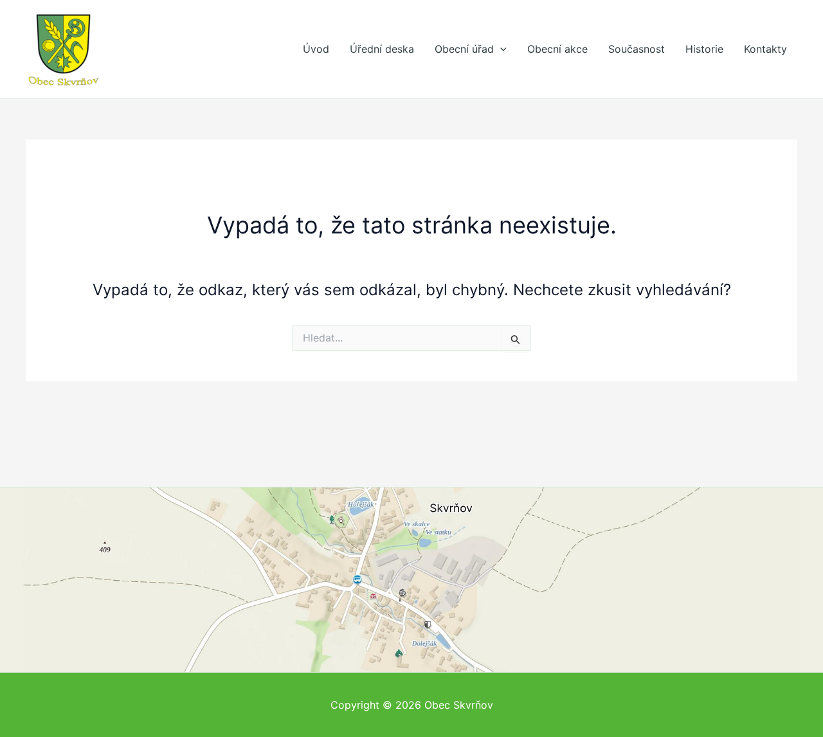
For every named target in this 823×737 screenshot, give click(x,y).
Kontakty (765, 48)
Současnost (636, 48)
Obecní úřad (464, 48)
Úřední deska (382, 48)
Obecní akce (557, 48)
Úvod (316, 48)
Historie (704, 48)
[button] (500, 49)
